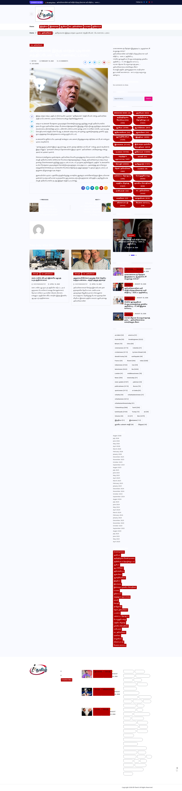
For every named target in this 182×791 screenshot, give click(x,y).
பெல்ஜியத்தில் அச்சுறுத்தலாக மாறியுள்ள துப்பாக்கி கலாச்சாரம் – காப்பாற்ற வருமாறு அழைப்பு (129, 72)
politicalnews (122, 386)
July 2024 (116, 502)
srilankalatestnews (136, 395)
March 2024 (117, 513)
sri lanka (136, 391)
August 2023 (117, 531)
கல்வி (142, 157)
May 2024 (116, 507)
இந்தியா (44, 27)
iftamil (131, 361)
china (130, 344)
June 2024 (116, 505)
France (119, 361)
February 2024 (118, 515)
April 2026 (116, 446)
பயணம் (142, 169)
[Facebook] (144, 2)
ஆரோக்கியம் (122, 132)
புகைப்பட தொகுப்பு (122, 177)
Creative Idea (66, 680)
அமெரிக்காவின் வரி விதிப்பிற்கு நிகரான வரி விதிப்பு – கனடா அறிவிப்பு (130, 55)
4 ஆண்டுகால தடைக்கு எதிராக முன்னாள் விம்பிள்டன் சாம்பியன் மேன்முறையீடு (103, 701)
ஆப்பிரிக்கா (142, 128)
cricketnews (121, 352)
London (119, 374)
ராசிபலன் (122, 191)
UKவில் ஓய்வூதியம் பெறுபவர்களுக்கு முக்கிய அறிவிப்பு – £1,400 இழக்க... (82, 2)
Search (148, 99)
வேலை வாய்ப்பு (143, 204)
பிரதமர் (142, 425)
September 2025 (119, 465)
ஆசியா (63, 27)
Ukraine (119, 416)
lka (135, 369)
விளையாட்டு (122, 204)
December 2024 (118, 489)
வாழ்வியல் (142, 198)
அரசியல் (142, 113)
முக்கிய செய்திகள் (142, 184)
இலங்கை (54, 27)
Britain (118, 344)
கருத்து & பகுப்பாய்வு (122, 158)
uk (146, 412)
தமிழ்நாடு (142, 164)
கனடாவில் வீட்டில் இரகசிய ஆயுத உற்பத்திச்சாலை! (46, 279)
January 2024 (117, 518)
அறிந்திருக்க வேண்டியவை (123, 120)
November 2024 (118, 491)
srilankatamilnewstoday (124, 403)
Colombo (137, 348)
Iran (135, 365)
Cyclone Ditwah (139, 352)
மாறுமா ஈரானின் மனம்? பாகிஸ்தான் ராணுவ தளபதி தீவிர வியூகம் (104, 720)
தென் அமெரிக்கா (122, 170)
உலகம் (87, 27)
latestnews (121, 369)
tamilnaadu (121, 412)
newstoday (132, 378)
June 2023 (116, 536)
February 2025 (118, 483)
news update (121, 382)
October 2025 (117, 462)
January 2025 (117, 486)
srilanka (119, 395)
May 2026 (116, 444)
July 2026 (116, 438)
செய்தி (122, 164)
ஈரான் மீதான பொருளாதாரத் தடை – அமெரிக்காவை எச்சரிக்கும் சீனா (127, 66)
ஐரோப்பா (97, 27)
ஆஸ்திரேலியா (122, 138)
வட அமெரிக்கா (75, 27)
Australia (119, 339)
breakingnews (136, 339)
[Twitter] (146, 2)
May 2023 (116, 539)
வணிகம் (122, 198)
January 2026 (117, 454)
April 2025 (116, 478)
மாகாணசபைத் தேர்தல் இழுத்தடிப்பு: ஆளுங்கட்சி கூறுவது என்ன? (131, 50)
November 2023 (118, 523)
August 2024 (117, 499)
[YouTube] (149, 2)
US (130, 416)
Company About (68, 671)
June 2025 (116, 473)
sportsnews (121, 391)
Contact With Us (68, 675)
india (144, 361)
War (141, 416)
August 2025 (117, 468)
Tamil (136, 408)
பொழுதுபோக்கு (143, 177)
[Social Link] (151, 2)
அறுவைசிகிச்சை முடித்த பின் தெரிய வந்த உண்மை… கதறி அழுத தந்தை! (89, 279)
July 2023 (116, 534)
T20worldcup (121, 408)
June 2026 (116, 441)
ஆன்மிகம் (142, 132)
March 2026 (117, 449)
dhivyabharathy (40, 284)
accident (119, 335)
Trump (135, 412)
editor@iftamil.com (38, 687)
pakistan (137, 382)
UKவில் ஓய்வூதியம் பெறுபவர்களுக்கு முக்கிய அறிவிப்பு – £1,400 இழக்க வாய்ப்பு (130, 60)
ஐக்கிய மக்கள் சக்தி (124, 425)
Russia (137, 386)
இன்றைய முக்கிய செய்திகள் (143, 145)
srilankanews (122, 399)
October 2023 (117, 526)
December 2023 (118, 520)
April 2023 (116, 542)
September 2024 (119, 497)
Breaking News (122, 113)
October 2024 (117, 494)
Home (32, 27)
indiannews (121, 365)
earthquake (137, 356)
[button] (129, 255)
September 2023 (119, 528)
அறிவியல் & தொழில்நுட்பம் (142, 120)
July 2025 (116, 470)
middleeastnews (134, 374)
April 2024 (116, 510)
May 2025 (116, 475)
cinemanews (121, 348)
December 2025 (118, 457)
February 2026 (118, 452)
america (132, 335)
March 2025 (117, 481)
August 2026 (117, 436)
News (119, 378)
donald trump (121, 356)
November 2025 (118, 460)
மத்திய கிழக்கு (122, 184)
